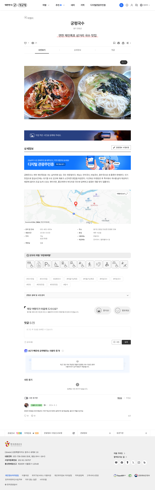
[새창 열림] (117, 43)
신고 (129, 416)
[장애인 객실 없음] (115, 264)
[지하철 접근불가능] (64, 264)
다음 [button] (125, 92)
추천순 (128, 398)
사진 (117, 342)
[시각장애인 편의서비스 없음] (90, 264)
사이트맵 (43, 479)
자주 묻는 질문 (31, 479)
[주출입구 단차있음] (56, 264)
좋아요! (106, 310)
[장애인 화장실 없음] (30, 264)
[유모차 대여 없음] (124, 264)
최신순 (119, 398)
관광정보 (83, 433)
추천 (57, 5)
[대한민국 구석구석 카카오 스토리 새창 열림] (127, 462)
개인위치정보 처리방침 (63, 475)
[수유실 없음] (107, 264)
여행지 (30, 18)
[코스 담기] (122, 43)
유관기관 (120, 433)
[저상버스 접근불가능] (73, 264)
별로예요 (125, 310)
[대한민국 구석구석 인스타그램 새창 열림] (139, 462)
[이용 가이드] (127, 5)
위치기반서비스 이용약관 (41, 475)
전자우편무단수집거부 (13, 479)
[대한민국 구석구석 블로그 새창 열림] (116, 462)
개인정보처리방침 (12, 475)
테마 (73, 5)
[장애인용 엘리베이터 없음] (39, 264)
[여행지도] (136, 5)
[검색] (121, 5)
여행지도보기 (122, 194)
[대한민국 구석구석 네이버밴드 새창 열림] (144, 462)
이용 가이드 (118, 453)
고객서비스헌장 (93, 475)
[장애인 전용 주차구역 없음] (47, 264)
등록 (126, 342)
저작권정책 (79, 475)
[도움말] (25, 342)
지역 (83, 5)
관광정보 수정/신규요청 (53, 433)
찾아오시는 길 (119, 457)
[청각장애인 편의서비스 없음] (98, 264)
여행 (44, 5)
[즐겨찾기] (113, 43)
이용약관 (25, 475)
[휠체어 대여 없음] (81, 264)
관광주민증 (98, 5)
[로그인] (132, 5)
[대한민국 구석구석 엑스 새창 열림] (133, 462)
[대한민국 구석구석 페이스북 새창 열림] (121, 462)
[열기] (127, 295)
